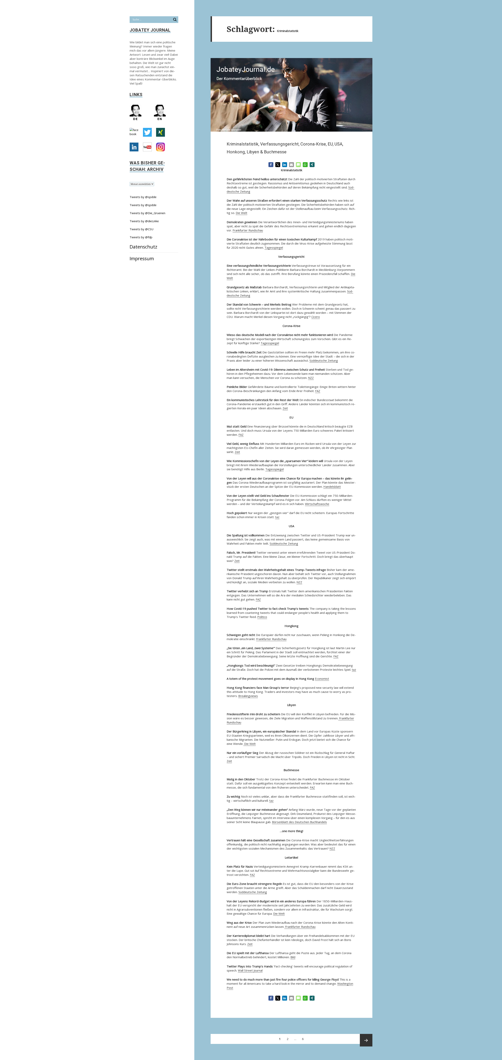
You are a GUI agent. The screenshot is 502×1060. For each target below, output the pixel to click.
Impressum (142, 258)
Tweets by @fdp (141, 237)
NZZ (311, 378)
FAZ (317, 391)
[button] (270, 164)
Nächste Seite (366, 1040)
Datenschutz (143, 246)
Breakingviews (248, 696)
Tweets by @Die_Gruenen (147, 213)
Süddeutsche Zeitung (323, 360)
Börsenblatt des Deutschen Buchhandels (299, 822)
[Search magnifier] (175, 19)
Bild (292, 957)
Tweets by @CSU (141, 229)
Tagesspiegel (274, 247)
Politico (262, 617)
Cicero (315, 317)
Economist (322, 679)
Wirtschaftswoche (317, 504)
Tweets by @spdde (143, 197)
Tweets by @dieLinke (144, 221)
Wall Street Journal (250, 970)
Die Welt (241, 213)
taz (277, 517)
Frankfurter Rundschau (248, 230)
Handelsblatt (332, 487)
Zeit (285, 408)
